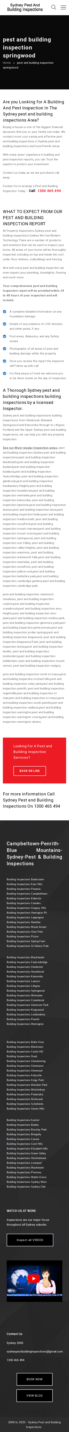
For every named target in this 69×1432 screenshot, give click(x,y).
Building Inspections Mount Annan (26, 927)
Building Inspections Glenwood (25, 1070)
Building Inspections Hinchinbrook (26, 1158)
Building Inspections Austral (23, 1120)
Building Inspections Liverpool (24, 1162)
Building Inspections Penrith (23, 1019)
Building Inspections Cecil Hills (25, 1143)
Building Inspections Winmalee (25, 995)
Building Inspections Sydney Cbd (26, 1186)
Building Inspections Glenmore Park (27, 1005)
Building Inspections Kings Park (25, 1080)
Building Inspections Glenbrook (25, 967)
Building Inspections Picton (23, 936)
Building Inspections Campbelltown (27, 893)
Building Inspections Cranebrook (25, 1000)
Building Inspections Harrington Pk (27, 912)
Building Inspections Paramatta (25, 1094)
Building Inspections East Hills (24, 884)
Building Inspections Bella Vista (25, 1042)
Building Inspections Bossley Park (27, 1129)
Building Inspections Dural (22, 1056)
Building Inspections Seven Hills (25, 1108)
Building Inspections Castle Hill (25, 1051)
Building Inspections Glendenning (26, 1061)
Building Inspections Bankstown (25, 879)
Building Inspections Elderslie (24, 898)
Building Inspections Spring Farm (26, 941)
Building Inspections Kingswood (25, 1009)
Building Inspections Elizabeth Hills (27, 1148)
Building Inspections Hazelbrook (25, 971)
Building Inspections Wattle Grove (26, 1177)
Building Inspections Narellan (24, 922)
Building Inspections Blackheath (25, 957)
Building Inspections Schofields (25, 1103)
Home (7, 62)
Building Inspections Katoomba (25, 976)
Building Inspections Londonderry (26, 1014)
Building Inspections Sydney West (27, 1181)
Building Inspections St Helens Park (28, 946)
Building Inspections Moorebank (25, 1167)
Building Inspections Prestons (24, 1172)
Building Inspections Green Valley (26, 1153)
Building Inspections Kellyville (24, 1075)
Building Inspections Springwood (25, 990)
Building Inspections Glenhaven (25, 1065)
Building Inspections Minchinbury (26, 1089)
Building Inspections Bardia (23, 1124)
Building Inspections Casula (23, 1139)
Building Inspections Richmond (25, 1099)
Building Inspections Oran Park (25, 931)
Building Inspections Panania (23, 889)
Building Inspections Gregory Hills (26, 908)
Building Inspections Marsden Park (27, 1084)
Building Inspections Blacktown (25, 1046)
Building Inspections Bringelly (24, 1134)
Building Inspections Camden (24, 903)
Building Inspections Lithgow (23, 986)
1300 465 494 (49, 191)
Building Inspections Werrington (25, 1024)
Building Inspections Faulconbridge (27, 962)
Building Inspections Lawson (23, 981)
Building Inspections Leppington (25, 917)
